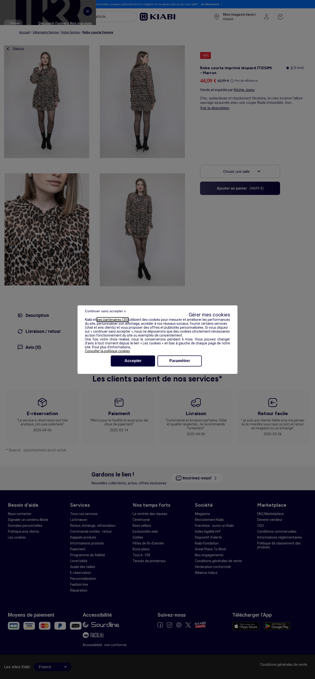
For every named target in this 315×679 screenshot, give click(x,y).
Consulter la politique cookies (107, 351)
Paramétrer (179, 361)
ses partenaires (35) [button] (112, 320)
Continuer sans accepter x (105, 311)
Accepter (133, 361)
